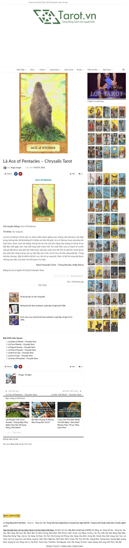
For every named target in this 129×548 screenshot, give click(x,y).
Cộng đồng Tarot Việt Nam (15, 523)
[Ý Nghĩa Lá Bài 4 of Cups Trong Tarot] (114, 219)
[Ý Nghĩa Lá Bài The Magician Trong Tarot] (98, 112)
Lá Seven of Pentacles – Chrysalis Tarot (23, 358)
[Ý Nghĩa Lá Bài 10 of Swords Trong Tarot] (122, 273)
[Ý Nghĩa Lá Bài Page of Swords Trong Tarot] (91, 286)
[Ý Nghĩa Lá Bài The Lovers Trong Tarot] (98, 126)
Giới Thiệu (21, 70)
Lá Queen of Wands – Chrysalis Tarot (22, 342)
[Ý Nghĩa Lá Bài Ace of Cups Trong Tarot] (91, 219)
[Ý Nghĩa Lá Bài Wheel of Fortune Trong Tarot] (91, 139)
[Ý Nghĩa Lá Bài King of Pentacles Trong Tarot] (114, 326)
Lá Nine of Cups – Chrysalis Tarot (20, 353)
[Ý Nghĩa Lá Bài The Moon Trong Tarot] (114, 152)
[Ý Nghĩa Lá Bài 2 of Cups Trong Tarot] (98, 219)
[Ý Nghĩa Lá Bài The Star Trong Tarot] (106, 152)
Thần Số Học (92, 70)
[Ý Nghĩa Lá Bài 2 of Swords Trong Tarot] (98, 259)
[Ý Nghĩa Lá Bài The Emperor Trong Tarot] (122, 112)
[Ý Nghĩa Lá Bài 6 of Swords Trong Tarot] (91, 273)
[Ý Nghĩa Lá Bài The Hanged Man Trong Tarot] (106, 139)
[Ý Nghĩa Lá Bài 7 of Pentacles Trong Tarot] (98, 313)
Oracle (42, 70)
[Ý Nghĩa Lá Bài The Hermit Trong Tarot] (122, 126)
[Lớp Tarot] (106, 86)
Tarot (32, 70)
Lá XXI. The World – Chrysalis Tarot (66, 395)
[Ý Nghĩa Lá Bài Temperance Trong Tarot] (122, 139)
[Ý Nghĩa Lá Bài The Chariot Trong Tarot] (106, 126)
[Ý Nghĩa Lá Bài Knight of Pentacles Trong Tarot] (98, 326)
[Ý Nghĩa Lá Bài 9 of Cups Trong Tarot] (114, 233)
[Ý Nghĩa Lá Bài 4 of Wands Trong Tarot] (114, 179)
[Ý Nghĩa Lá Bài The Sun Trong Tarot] (122, 152)
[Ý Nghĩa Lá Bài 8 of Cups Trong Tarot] (106, 233)
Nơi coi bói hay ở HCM (81, 530)
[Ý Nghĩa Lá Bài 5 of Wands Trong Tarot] (122, 179)
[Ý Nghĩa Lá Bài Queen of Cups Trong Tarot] (106, 246)
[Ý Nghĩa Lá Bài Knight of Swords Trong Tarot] (98, 286)
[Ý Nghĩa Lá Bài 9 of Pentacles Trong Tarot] (114, 313)
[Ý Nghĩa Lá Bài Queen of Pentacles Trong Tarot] (106, 326)
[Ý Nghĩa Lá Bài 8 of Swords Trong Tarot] (106, 273)
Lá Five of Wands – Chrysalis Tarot (21, 344)
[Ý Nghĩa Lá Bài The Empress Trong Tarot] (114, 112)
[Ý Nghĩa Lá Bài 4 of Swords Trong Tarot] (114, 259)
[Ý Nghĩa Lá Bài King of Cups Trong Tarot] (114, 246)
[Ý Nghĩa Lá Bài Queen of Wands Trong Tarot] (106, 206)
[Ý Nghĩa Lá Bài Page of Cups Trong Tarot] (91, 246)
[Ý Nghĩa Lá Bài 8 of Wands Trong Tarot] (106, 193)
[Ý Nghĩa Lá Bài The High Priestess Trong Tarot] (106, 112)
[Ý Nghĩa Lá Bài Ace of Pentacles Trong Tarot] (91, 299)
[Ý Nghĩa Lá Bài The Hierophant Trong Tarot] (91, 126)
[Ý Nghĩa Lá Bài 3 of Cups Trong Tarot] (106, 219)
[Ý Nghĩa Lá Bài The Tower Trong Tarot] (98, 152)
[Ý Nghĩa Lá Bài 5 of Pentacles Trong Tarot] (122, 299)
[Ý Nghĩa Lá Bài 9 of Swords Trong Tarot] (114, 273)
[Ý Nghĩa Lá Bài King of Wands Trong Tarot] (114, 206)
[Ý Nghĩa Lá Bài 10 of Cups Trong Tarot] (122, 233)
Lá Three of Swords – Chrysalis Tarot (22, 350)
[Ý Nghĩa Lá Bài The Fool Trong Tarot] (91, 112)
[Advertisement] (64, 42)
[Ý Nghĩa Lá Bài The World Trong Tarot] (98, 166)
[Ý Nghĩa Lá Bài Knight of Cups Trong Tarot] (98, 246)
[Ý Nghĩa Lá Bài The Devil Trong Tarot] (91, 152)
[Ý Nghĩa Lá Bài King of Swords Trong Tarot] (114, 286)
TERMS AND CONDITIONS (72, 546)
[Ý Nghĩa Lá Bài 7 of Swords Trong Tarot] (98, 273)
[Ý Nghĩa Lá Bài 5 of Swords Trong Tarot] (122, 259)
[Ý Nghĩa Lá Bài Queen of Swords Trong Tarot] (106, 286)
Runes (79, 70)
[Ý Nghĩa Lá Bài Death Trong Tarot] (114, 139)
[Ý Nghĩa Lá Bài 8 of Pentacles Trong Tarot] (106, 313)
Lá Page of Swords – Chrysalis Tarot (21, 347)
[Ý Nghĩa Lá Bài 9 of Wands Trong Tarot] (114, 193)
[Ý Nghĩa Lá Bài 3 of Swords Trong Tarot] (106, 259)
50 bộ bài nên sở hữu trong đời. (32, 297)
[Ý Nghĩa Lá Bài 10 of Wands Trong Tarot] (122, 193)
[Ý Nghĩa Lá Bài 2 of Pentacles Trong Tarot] (98, 299)
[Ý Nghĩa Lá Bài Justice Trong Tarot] (98, 139)
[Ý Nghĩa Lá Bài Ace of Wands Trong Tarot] (91, 179)
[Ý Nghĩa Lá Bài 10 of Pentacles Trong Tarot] (122, 313)
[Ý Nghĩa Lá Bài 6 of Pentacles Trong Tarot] (91, 313)
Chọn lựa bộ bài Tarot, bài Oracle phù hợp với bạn (48, 2)
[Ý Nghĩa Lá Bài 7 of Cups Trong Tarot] (98, 233)
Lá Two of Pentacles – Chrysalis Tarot (21, 395)
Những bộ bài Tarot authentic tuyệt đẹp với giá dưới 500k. (43, 306)
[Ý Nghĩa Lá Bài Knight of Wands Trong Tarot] (98, 206)
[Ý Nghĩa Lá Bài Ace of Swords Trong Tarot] (91, 259)
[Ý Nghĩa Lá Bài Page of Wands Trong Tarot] (91, 206)
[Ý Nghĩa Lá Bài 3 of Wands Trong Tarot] (106, 179)
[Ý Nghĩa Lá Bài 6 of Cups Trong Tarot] (91, 233)
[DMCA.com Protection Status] (11, 516)
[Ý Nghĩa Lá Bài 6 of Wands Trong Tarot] (91, 193)
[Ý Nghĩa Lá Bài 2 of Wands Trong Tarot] (98, 179)
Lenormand (54, 70)
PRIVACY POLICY (53, 546)
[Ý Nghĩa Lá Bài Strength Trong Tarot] (114, 126)
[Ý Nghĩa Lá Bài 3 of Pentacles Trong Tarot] (106, 299)
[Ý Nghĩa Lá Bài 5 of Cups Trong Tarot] (122, 219)
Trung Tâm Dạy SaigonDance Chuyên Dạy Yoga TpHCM (68, 523)
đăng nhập (14, 444)
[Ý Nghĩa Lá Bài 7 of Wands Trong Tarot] (98, 193)
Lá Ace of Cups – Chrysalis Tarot (20, 356)
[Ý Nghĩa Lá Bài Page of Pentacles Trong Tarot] (91, 326)
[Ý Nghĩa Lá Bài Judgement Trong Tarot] (91, 166)
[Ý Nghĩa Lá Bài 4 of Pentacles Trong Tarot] (114, 299)
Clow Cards (68, 70)
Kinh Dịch (107, 70)
